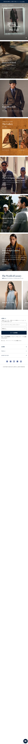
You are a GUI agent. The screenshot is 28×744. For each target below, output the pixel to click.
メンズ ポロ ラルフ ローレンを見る (15, 110)
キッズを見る (5, 72)
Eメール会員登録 (14, 332)
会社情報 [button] (3, 346)
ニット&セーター (22, 150)
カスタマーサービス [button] (5, 355)
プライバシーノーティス (10, 340)
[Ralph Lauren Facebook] (10, 361)
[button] (25, 5)
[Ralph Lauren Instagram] (7, 361)
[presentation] (14, 21)
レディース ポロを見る (17, 33)
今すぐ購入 (8, 33)
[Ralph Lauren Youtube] (14, 361)
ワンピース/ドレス (5, 150)
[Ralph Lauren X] (17, 361)
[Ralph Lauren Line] (21, 361)
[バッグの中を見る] (23, 5)
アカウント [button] (3, 351)
